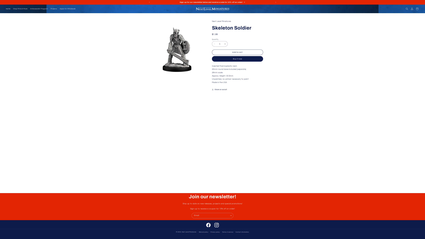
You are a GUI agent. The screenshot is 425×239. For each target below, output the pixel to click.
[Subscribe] (230, 215)
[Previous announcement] (149, 2)
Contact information (242, 232)
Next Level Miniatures (189, 232)
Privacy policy (215, 232)
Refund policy (203, 232)
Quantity (215, 39)
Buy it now (237, 59)
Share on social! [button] (221, 89)
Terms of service (227, 232)
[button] (406, 8)
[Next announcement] (275, 2)
